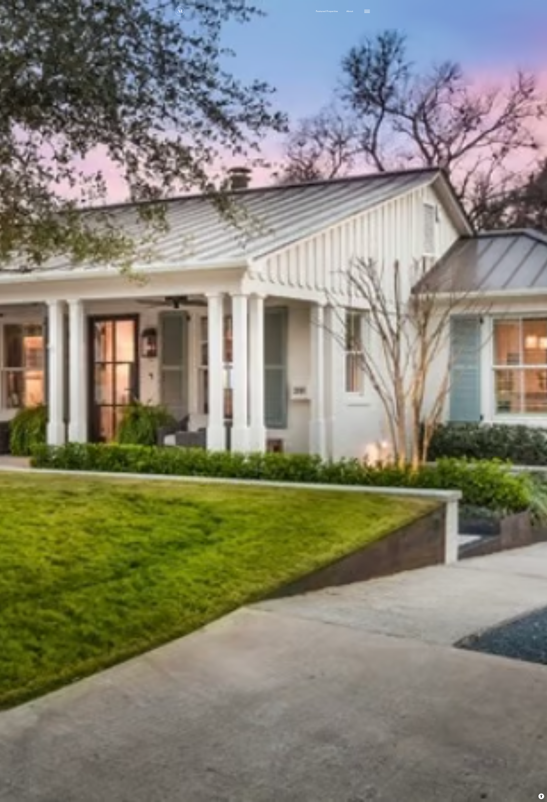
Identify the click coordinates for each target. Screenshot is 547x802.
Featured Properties (327, 11)
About (349, 11)
